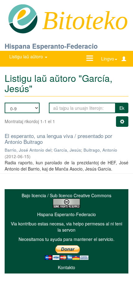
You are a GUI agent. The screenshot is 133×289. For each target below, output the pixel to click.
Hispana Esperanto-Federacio (51, 46)
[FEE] (23, 18)
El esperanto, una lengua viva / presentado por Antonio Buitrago (58, 138)
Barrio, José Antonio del (28, 150)
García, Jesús (67, 150)
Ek (121, 108)
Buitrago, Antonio (100, 150)
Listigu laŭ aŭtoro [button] (26, 56)
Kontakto (66, 267)
